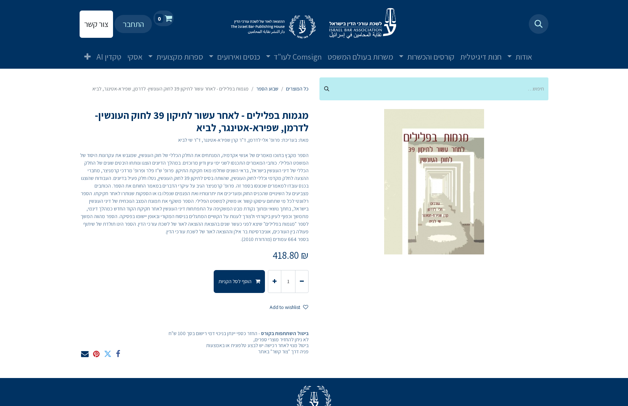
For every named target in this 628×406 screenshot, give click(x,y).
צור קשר (96, 24)
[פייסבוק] (118, 354)
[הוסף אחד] (274, 281)
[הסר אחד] (302, 281)
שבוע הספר (267, 88)
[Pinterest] (96, 354)
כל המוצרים (297, 88)
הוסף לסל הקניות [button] (235, 281)
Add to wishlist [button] (285, 307)
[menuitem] (544, 51)
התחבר (133, 24)
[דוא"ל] (85, 354)
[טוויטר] (108, 354)
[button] (538, 24)
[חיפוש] (326, 88)
